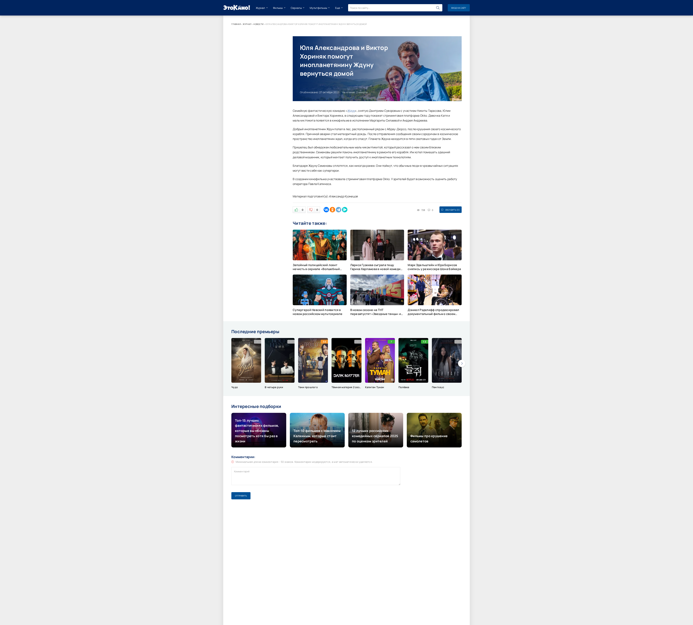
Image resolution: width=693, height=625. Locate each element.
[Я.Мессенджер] (344, 209)
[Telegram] (338, 209)
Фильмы (278, 8)
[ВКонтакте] (326, 209)
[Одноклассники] (332, 209)
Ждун (351, 111)
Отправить (241, 495)
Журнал (260, 8)
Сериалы (296, 8)
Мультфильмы (318, 8)
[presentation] (461, 363)
